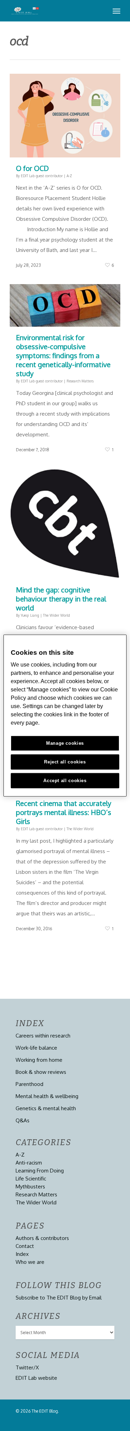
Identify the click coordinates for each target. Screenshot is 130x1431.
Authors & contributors (42, 1238)
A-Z (69, 176)
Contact (25, 1246)
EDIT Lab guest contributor (42, 176)
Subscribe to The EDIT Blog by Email (59, 1297)
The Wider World (56, 615)
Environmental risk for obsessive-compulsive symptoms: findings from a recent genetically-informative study (63, 355)
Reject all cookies (65, 761)
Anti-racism (29, 1162)
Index (22, 1254)
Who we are (30, 1262)
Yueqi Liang (30, 615)
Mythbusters (30, 1186)
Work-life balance (36, 1047)
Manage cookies (65, 743)
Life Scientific (31, 1178)
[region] (65, 715)
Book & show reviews (41, 1072)
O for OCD (32, 168)
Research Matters (80, 381)
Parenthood (29, 1084)
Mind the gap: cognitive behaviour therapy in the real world (61, 598)
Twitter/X (27, 1367)
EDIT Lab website (36, 1378)
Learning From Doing (40, 1170)
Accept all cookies (65, 780)
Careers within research (43, 1035)
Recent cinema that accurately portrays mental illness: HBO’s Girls (63, 812)
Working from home (39, 1060)
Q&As (22, 1120)
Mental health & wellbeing (47, 1096)
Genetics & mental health (46, 1108)
